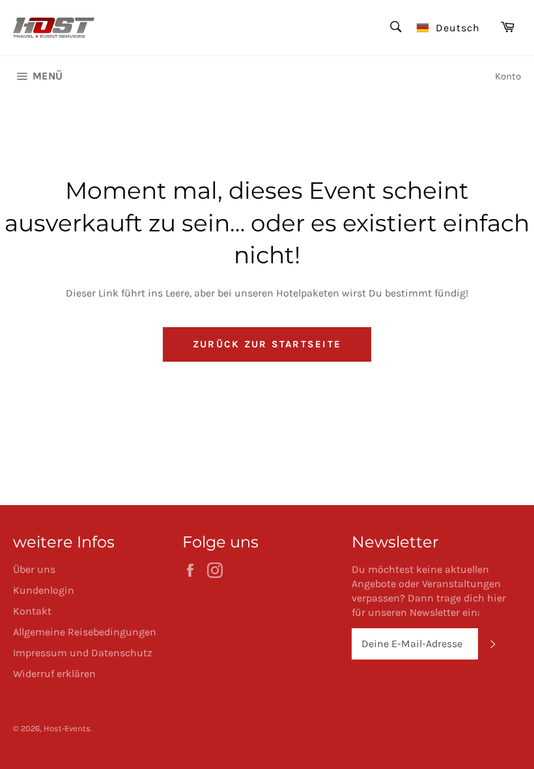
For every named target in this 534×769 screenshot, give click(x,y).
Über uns (34, 569)
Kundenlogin (43, 590)
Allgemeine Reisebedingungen (84, 632)
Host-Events (67, 728)
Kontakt (32, 611)
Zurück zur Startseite (267, 344)
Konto (508, 76)
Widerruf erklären (54, 673)
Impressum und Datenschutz (82, 652)
